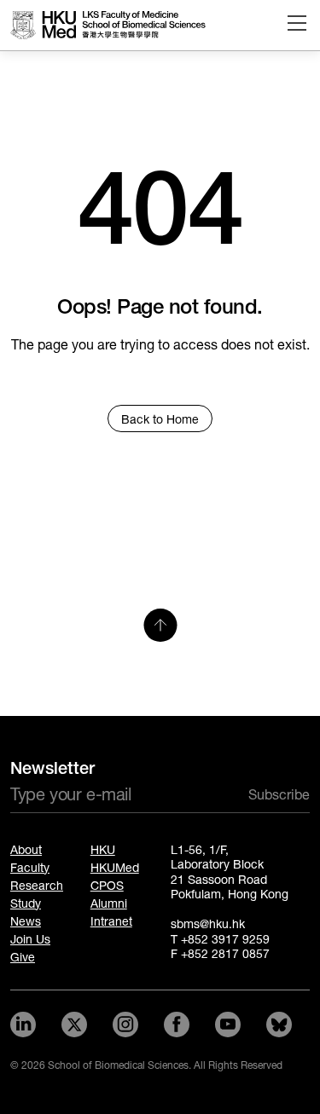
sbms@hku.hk (208, 924)
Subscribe (279, 795)
